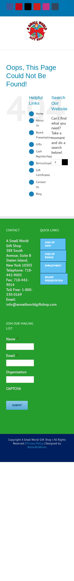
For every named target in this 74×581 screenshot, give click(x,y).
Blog (39, 194)
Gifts (39, 144)
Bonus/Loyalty (45, 163)
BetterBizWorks (37, 447)
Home (39, 113)
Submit (17, 405)
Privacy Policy (34, 443)
